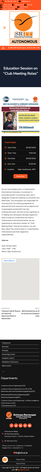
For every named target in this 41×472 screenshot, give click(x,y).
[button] (5, 460)
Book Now (20, 176)
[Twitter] (16, 425)
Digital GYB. (24, 470)
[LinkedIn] (21, 425)
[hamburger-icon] (4, 28)
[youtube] (30, 425)
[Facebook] (11, 425)
